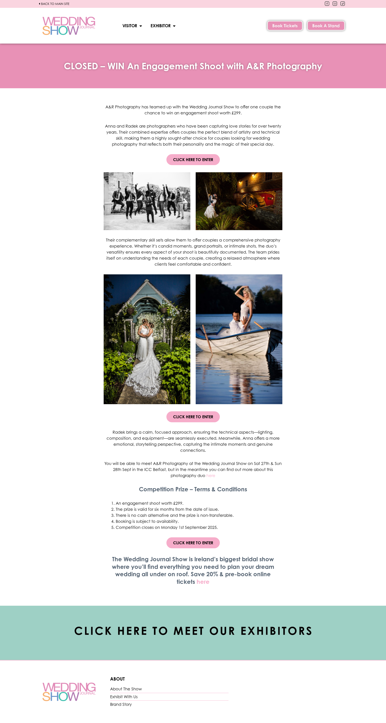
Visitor (129, 25)
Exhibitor (161, 25)
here (210, 475)
